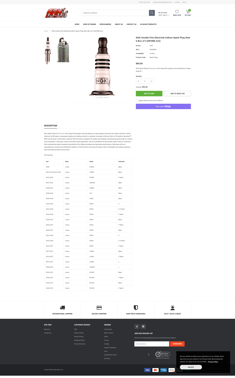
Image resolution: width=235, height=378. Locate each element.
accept (191, 367)
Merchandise (105, 24)
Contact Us (131, 24)
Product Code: (141, 57)
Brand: (138, 45)
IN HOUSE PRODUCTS (148, 24)
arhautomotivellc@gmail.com (162, 2)
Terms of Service (79, 344)
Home (77, 24)
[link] (50, 50)
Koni (105, 351)
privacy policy (213, 362)
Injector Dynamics (110, 347)
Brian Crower (108, 333)
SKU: (138, 49)
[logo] (56, 13)
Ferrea (106, 340)
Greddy (106, 344)
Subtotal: (139, 87)
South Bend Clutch (110, 355)
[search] (152, 13)
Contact (177, 2)
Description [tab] (50, 125)
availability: (140, 53)
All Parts (107, 358)
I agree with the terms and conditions (150, 100)
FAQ (75, 329)
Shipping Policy (79, 340)
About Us (119, 24)
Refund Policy (78, 336)
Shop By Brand (89, 24)
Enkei (106, 336)
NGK (151, 45)
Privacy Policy (78, 333)
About (184, 2)
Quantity (139, 76)
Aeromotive (108, 329)
